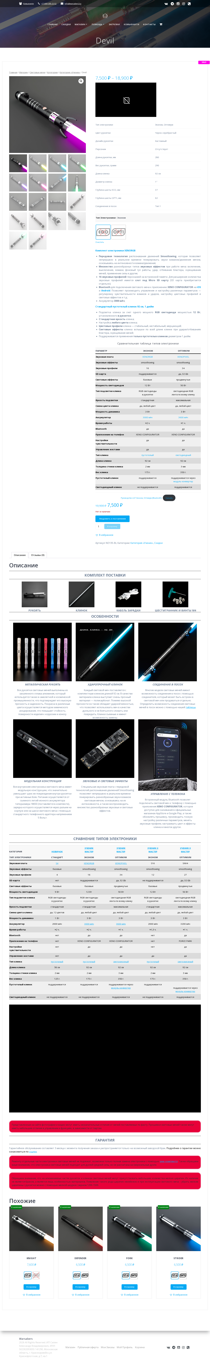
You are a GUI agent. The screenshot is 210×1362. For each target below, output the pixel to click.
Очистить (99, 242)
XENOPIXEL (183, 356)
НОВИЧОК (57, 851)
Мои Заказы (107, 1347)
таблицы (191, 707)
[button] (81, 81)
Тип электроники (106, 217)
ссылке (33, 1151)
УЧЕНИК (89, 848)
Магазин (80, 24)
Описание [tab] (20, 555)
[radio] (103, 232)
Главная (53, 24)
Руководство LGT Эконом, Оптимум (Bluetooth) (141, 498)
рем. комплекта (169, 1161)
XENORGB (147, 356)
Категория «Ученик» (70, 72)
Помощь (97, 24)
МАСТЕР (89, 851)
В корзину (112, 526)
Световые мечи (37, 72)
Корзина (140, 1347)
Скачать (169, 498)
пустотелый (148, 455)
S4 (57, 863)
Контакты (149, 24)
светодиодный (183, 455)
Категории (52, 72)
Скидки (66, 24)
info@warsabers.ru (73, 3)
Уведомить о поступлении (112, 519)
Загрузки (114, 24)
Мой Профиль (125, 1347)
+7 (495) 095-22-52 (48, 3)
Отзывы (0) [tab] (37, 555)
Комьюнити (28, 3)
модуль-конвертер (183, 481)
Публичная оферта (88, 1347)
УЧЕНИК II (152, 848)
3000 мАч (147, 417)
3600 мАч (183, 417)
